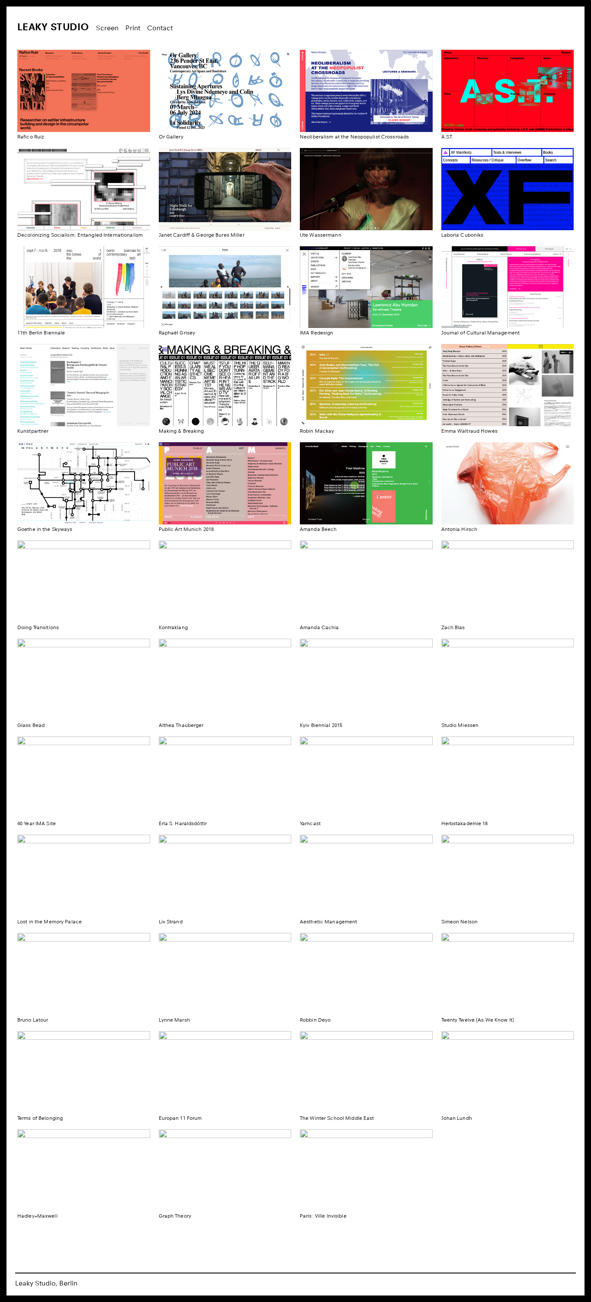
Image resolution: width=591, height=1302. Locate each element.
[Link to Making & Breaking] (225, 385)
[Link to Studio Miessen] (507, 680)
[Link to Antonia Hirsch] (507, 483)
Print (132, 28)
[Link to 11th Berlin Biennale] (83, 287)
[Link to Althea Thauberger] (225, 680)
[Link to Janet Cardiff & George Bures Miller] (225, 189)
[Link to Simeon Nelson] (507, 876)
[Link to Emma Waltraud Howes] (507, 385)
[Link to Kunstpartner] (83, 385)
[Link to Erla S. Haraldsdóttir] (225, 777)
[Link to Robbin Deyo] (366, 974)
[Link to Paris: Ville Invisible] (366, 1170)
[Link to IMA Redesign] (366, 287)
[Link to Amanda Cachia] (366, 581)
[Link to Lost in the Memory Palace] (83, 876)
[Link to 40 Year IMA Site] (83, 777)
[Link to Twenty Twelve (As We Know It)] (507, 974)
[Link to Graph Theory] (225, 1170)
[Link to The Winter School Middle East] (366, 1072)
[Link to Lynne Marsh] (225, 974)
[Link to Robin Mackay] (366, 385)
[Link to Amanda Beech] (366, 483)
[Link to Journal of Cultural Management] (507, 287)
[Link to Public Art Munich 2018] (225, 483)
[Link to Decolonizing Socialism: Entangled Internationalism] (83, 189)
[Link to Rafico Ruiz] (83, 91)
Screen (107, 28)
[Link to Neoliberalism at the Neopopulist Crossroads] (366, 91)
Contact (160, 28)
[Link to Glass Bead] (83, 680)
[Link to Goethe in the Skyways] (83, 483)
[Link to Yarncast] (366, 777)
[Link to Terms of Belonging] (83, 1072)
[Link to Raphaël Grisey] (225, 287)
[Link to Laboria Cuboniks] (507, 189)
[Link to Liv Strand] (225, 876)
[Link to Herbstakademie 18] (507, 777)
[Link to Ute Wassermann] (366, 189)
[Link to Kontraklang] (225, 581)
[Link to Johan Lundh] (507, 1072)
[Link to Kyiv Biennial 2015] (366, 680)
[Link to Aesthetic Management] (366, 876)
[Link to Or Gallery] (225, 91)
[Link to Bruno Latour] (83, 974)
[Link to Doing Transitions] (83, 581)
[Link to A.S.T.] (507, 91)
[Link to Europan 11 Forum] (225, 1072)
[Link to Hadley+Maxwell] (83, 1170)
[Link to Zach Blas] (507, 581)
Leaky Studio (53, 26)
